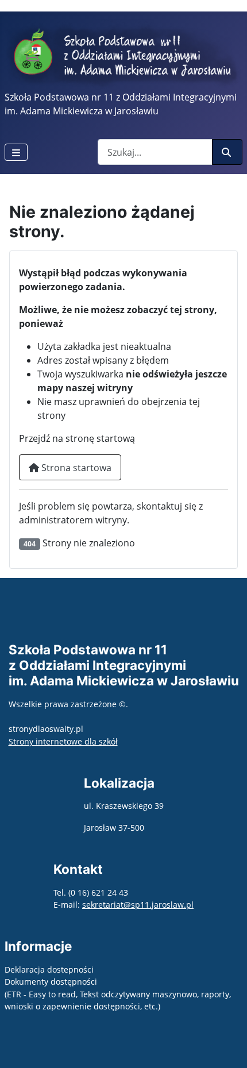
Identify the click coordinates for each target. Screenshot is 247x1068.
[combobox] (155, 152)
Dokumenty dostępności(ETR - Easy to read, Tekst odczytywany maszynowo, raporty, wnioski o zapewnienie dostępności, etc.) (118, 994)
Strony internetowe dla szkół (63, 741)
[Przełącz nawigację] (16, 152)
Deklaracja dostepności (49, 969)
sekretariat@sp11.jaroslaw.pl (138, 904)
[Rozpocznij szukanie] (227, 152)
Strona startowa (75, 467)
